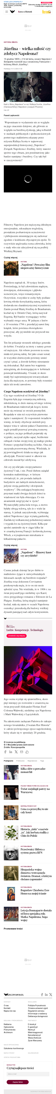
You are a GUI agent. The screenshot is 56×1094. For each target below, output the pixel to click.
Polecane (20, 761)
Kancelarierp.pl (34, 1035)
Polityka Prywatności (37, 1005)
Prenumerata (9, 1030)
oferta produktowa (12, 1057)
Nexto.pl (31, 1030)
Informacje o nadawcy (37, 1014)
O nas (6, 1005)
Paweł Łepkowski (11, 115)
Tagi (42, 761)
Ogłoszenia (9, 1027)
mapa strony (9, 1053)
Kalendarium (33, 1053)
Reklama (7, 1024)
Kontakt (7, 1008)
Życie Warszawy (35, 1040)
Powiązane (8, 761)
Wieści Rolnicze (34, 1038)
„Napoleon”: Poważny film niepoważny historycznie (35, 266)
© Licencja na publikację (15, 742)
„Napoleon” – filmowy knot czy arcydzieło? (36, 554)
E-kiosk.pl (32, 1024)
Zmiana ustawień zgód (38, 1008)
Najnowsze (32, 761)
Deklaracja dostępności (38, 1016)
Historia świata (11, 42)
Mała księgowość (35, 1032)
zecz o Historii (25, 11)
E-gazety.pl (33, 1027)
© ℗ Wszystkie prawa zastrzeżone (19, 745)
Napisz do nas (10, 1011)
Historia (24, 262)
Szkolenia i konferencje (14, 1048)
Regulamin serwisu (36, 1011)
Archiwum (8, 1032)
